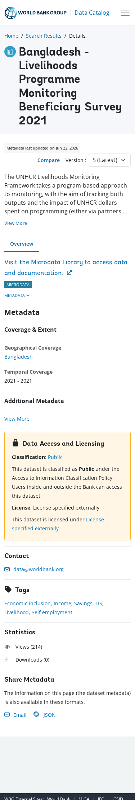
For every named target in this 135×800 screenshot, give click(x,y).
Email (20, 714)
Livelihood (16, 612)
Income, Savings (73, 603)
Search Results (44, 35)
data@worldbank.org (38, 569)
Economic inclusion (27, 603)
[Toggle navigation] (125, 12)
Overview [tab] (21, 243)
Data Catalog (92, 12)
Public (55, 457)
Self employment (52, 612)
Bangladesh (18, 356)
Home (11, 35)
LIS (98, 603)
